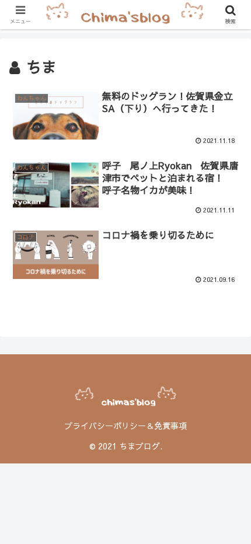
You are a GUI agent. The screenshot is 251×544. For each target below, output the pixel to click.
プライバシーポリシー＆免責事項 (125, 425)
